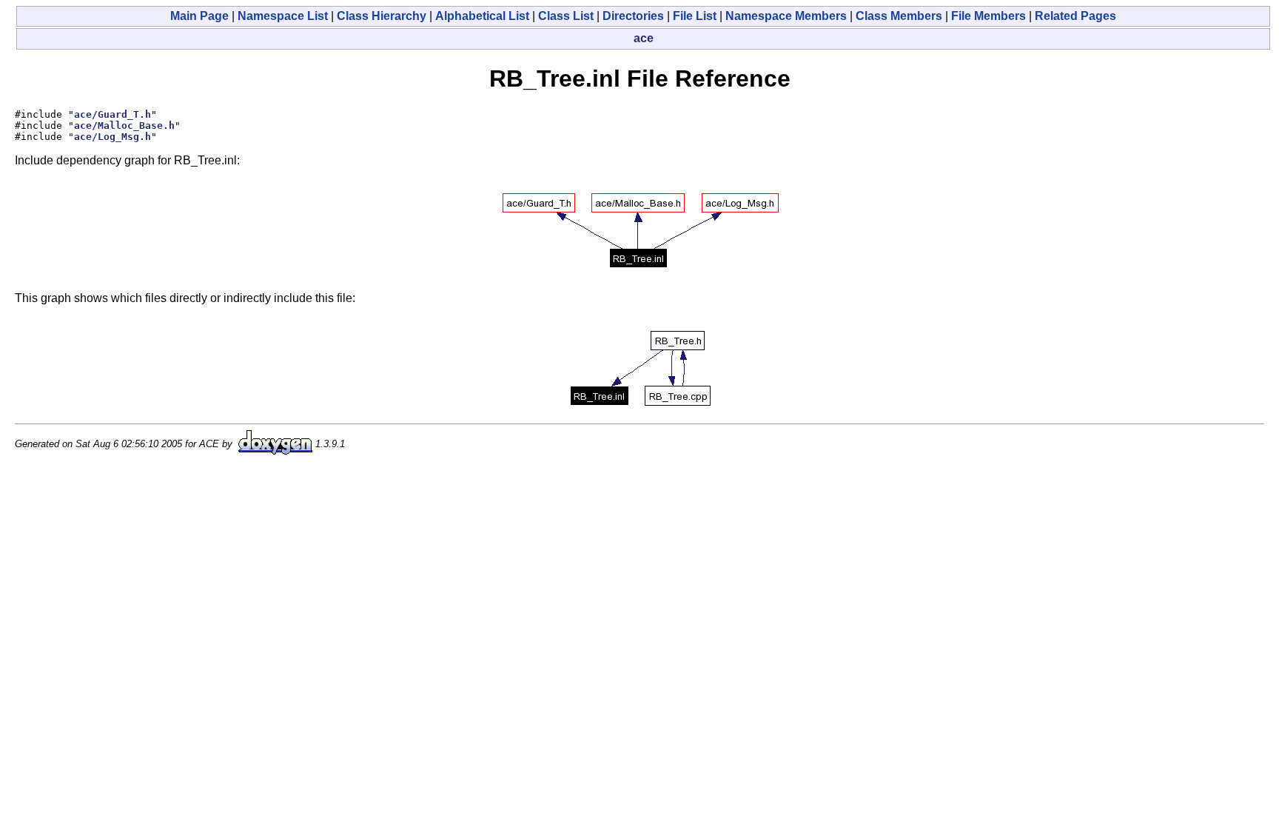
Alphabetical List (482, 16)
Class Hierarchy (381, 16)
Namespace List (283, 16)
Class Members (899, 16)
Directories (633, 16)
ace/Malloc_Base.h (124, 125)
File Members (988, 16)
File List (694, 16)
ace (644, 38)
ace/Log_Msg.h (112, 136)
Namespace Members (786, 16)
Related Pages (1075, 16)
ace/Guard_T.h (112, 114)
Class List (566, 16)
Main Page (199, 16)
